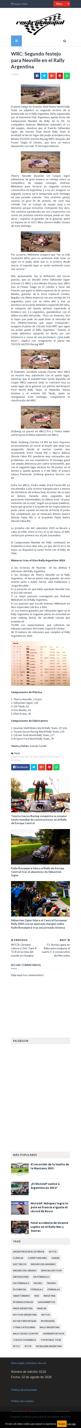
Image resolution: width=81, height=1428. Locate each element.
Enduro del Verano (25, 1270)
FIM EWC (51, 1283)
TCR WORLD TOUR (50, 1340)
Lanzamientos (46, 1302)
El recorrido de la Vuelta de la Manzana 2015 (50, 1166)
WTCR (28, 1346)
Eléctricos (19, 1264)
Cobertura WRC (20, 756)
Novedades (48, 1321)
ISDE (36, 1295)
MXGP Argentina (23, 1308)
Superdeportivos (53, 1333)
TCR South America (24, 1340)
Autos (53, 1251)
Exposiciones (21, 1277)
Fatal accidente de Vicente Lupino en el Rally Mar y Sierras (49, 1227)
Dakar (55, 1258)
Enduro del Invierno (43, 1264)
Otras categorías (24, 1327)
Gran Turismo (21, 1295)
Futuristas (19, 1289)
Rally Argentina (42, 756)
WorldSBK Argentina (49, 1346)
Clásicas (18, 1258)
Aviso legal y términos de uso (28, 1363)
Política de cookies (22, 1401)
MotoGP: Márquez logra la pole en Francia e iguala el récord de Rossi (49, 1207)
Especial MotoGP (51, 1270)
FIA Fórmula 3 (21, 1283)
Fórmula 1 (37, 1289)
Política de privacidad (24, 1389)
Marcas (41, 1308)
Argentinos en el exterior (28, 1251)
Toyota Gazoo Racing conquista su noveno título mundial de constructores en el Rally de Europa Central (39, 819)
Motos (45, 1314)
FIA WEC (38, 1283)
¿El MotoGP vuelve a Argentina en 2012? (45, 1186)
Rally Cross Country (26, 1333)
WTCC (16, 1346)
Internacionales (23, 1302)
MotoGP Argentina (25, 1314)
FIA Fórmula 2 (41, 1277)
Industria (49, 1295)
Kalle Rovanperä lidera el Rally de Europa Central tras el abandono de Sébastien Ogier (37, 871)
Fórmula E (54, 1289)
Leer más (71, 1423)
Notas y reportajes (24, 1321)
